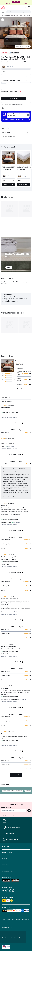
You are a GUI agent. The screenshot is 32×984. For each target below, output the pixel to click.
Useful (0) (12, 430)
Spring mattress (6, 15)
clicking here (17, 815)
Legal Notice (24, 919)
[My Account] (24, 7)
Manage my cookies (16, 919)
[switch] (18, 115)
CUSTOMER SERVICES (7, 852)
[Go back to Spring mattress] (2, 19)
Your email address (6, 807)
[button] (29, 7)
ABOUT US (4, 858)
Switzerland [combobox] (7, 927)
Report (21, 430)
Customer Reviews (25, 917)
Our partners (5, 865)
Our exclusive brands (7, 871)
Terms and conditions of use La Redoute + (10, 921)
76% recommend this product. (23, 388)
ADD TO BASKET (13, 98)
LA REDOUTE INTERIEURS (6, 55)
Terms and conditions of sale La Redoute (10, 917)
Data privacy (7, 919)
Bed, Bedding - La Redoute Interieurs (12, 791)
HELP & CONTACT (6, 846)
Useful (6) (12, 714)
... (1, 15)
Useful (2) (12, 627)
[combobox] (16, 393)
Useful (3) (12, 758)
